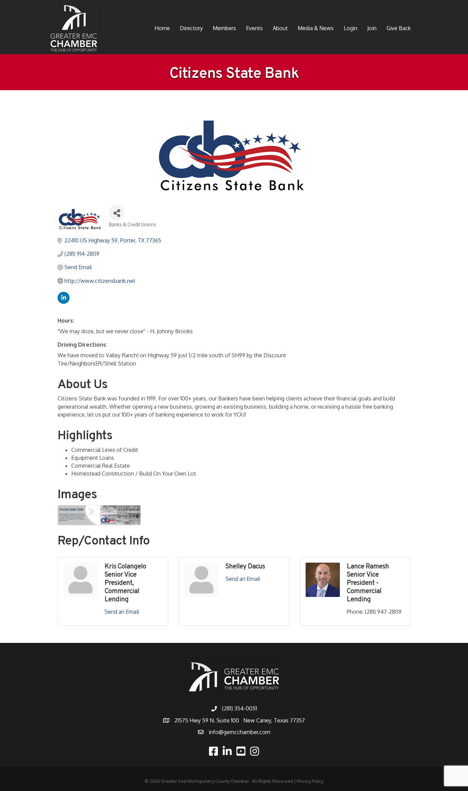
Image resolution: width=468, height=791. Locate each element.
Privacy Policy (310, 781)
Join (372, 28)
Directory (191, 28)
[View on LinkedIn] (64, 301)
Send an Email (121, 611)
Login (350, 28)
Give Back (398, 28)
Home (162, 28)
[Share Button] (116, 212)
